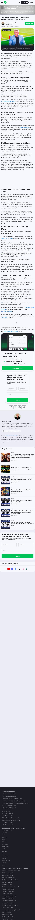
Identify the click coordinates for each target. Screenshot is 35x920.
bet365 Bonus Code (7, 875)
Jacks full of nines (7, 238)
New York (4, 832)
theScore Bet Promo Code (9, 896)
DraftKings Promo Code (8, 891)
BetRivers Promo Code (8, 903)
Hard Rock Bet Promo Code (9, 900)
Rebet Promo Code (7, 914)
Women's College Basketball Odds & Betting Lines (15, 803)
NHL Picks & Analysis (7, 824)
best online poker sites (11, 331)
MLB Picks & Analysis (7, 822)
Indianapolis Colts (6, 311)
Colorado (4, 842)
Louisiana (4, 835)
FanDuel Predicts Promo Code (10, 879)
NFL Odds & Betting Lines (9, 793)
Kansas (4, 858)
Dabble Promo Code (7, 907)
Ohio (3, 853)
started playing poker (8, 101)
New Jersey (5, 844)
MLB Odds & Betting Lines (9, 805)
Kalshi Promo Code (7, 882)
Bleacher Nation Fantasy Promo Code (12, 910)
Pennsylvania (5, 846)
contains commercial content (11, 435)
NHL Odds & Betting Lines (9, 807)
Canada (4, 865)
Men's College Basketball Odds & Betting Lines (14, 800)
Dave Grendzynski (11, 23)
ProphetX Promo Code (8, 889)
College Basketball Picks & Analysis (11, 820)
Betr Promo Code (6, 912)
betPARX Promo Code (8, 898)
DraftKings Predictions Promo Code (11, 886)
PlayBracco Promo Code (8, 917)
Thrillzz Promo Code (7, 919)
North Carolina (6, 860)
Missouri (4, 862)
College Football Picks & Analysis (10, 818)
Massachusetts (6, 855)
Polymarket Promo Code (8, 877)
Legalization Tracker (7, 830)
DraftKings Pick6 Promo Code (10, 905)
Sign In (31, 2)
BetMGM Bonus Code (7, 873)
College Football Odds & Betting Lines (12, 798)
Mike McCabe (24, 127)
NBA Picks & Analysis (7, 815)
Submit (18, 400)
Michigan (4, 851)
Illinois (3, 849)
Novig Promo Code (7, 884)
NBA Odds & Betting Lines (9, 796)
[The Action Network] (5, 2)
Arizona (4, 839)
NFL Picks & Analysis (7, 813)
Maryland (4, 837)
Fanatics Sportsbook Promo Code (11, 870)
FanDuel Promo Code (7, 893)
